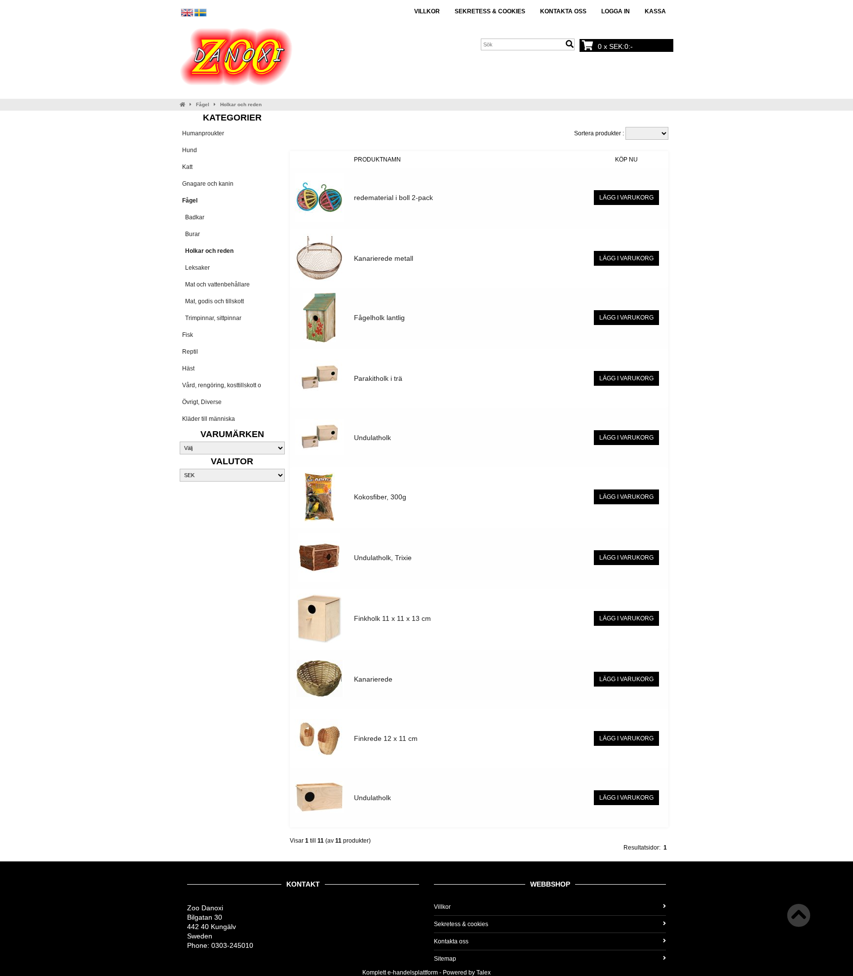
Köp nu (626, 159)
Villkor (427, 11)
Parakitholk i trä (378, 378)
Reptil (190, 351)
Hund (189, 150)
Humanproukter (203, 133)
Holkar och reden (241, 104)
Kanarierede (373, 679)
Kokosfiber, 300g (380, 497)
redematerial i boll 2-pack (393, 198)
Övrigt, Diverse (202, 402)
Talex (483, 972)
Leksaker (196, 267)
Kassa (655, 11)
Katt (187, 166)
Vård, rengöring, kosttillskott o (221, 385)
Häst (188, 368)
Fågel (202, 104)
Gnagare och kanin (207, 183)
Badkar (193, 217)
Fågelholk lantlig (379, 318)
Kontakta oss (563, 11)
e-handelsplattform (413, 972)
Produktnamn (377, 159)
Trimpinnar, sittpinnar (211, 318)
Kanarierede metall (383, 258)
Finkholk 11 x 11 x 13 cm (392, 618)
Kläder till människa (208, 418)
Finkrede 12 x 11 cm (386, 738)
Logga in (615, 11)
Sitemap (445, 958)
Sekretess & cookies (490, 11)
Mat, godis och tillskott (213, 301)
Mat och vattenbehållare (216, 284)
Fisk (187, 334)
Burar (191, 234)
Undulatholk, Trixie (383, 558)
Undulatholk (372, 438)
